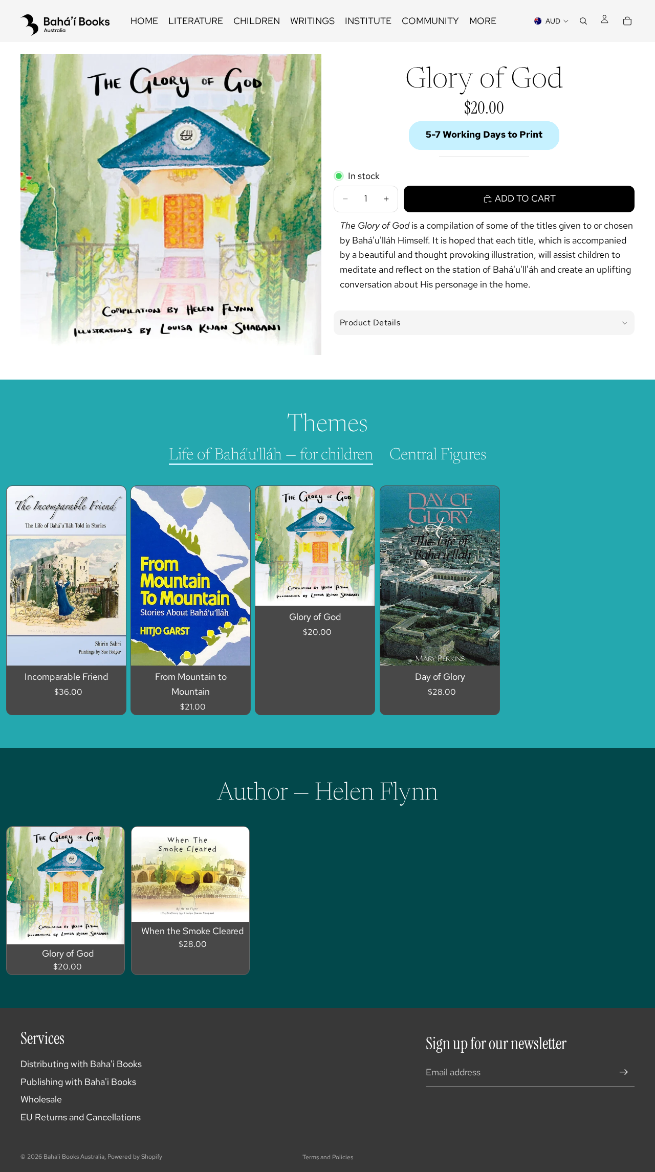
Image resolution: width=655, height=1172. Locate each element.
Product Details (370, 322)
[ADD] (110, 649)
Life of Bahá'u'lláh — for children (271, 455)
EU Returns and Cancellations (80, 1117)
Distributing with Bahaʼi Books (81, 1064)
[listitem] (482, 21)
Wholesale (41, 1099)
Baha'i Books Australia (73, 1157)
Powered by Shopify (134, 1157)
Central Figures (437, 455)
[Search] (583, 21)
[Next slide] (617, 600)
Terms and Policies (327, 1157)
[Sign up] (624, 1072)
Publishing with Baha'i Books (78, 1082)
